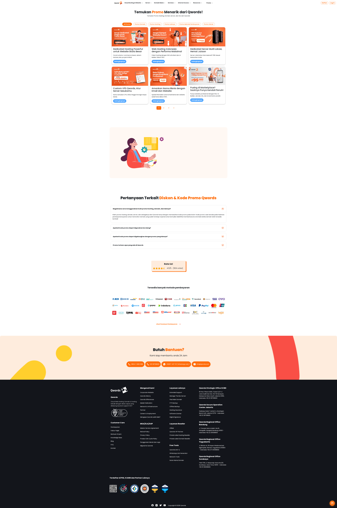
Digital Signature (175, 417)
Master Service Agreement (149, 428)
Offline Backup (175, 407)
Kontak (113, 448)
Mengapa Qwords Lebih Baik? (150, 417)
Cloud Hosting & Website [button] (132, 3)
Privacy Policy (145, 435)
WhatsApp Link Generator (179, 453)
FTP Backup (174, 403)
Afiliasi (172, 428)
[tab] (127, 24)
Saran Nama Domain (177, 460)
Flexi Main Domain (176, 399)
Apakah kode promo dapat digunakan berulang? (132, 228)
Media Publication (146, 403)
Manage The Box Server (178, 396)
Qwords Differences (147, 399)
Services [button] (171, 3)
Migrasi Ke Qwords (146, 446)
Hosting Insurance (176, 410)
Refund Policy (144, 432)
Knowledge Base (116, 438)
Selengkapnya (119, 61)
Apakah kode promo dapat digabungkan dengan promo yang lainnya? (140, 237)
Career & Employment (148, 414)
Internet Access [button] (183, 3)
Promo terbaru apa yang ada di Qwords (128, 245)
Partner (143, 410)
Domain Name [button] (159, 3)
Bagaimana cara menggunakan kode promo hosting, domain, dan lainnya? (142, 209)
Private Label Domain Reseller (180, 439)
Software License (175, 414)
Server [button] (147, 3)
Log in (332, 3)
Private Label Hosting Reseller (180, 435)
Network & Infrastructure (149, 407)
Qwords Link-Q (175, 450)
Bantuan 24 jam (116, 434)
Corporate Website (147, 392)
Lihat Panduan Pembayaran (167, 324)
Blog (112, 441)
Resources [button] (197, 3)
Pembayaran (115, 427)
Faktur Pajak (115, 431)
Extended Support (176, 392)
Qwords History (145, 396)
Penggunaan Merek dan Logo (150, 442)
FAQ (112, 445)
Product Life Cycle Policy (148, 439)
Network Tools (174, 457)
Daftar (324, 3)
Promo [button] (208, 3)
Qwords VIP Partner (176, 432)
